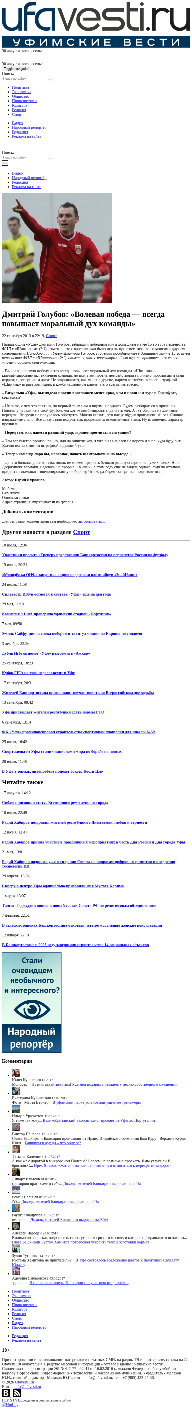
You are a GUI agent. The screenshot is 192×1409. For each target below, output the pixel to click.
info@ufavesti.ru (27, 1386)
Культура (19, 105)
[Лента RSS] (17, 1395)
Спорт (17, 114)
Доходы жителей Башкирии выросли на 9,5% (102, 1183)
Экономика (21, 92)
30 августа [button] (11, 51)
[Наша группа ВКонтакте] (6, 1395)
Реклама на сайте (26, 136)
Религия (19, 110)
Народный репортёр (29, 127)
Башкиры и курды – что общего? (53, 1143)
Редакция (20, 132)
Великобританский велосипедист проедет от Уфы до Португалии (99, 1120)
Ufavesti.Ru (24, 1382)
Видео (17, 123)
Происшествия (24, 101)
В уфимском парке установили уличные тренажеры (96, 1102)
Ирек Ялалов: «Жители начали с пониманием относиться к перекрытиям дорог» (103, 1165)
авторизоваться (91, 521)
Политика (20, 87)
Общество (20, 96)
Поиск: (8, 73)
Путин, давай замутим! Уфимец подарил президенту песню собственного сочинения (104, 1084)
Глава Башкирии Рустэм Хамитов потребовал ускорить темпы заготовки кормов (81, 1242)
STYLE (12, 1400)
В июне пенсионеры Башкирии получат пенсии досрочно (79, 1283)
